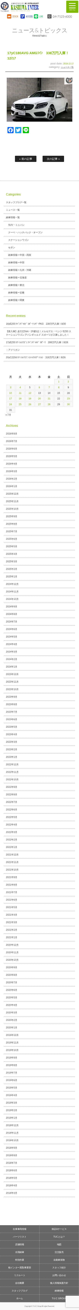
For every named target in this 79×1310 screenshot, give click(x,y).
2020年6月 (11, 990)
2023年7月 (11, 712)
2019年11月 (12, 1042)
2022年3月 (11, 832)
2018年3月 (11, 1193)
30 (68, 404)
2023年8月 (11, 704)
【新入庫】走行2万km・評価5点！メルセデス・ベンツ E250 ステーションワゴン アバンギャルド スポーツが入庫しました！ (38, 333)
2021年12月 (12, 854)
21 (49, 398)
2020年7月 (11, 982)
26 (30, 404)
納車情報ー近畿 (16, 292)
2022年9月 (11, 787)
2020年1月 (11, 1027)
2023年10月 (12, 689)
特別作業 (19, 1260)
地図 (59, 1244)
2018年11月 (12, 1133)
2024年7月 (11, 621)
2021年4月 (11, 914)
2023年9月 (11, 696)
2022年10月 (12, 779)
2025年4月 (11, 554)
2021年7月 (11, 892)
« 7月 (8, 414)
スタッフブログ (20, 1290)
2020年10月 (12, 960)
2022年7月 (11, 802)
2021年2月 (11, 930)
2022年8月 (11, 794)
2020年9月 (11, 967)
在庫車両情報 (20, 1229)
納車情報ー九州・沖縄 (19, 270)
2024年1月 (11, 666)
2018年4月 (11, 1185)
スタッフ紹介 (59, 1267)
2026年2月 (11, 478)
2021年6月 (11, 899)
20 (39, 398)
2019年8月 (11, 1065)
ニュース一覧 (67, 67)
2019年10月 (12, 1050)
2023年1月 (11, 757)
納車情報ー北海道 (17, 277)
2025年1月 (11, 576)
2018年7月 (11, 1163)
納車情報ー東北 (16, 285)
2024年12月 (12, 584)
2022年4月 (11, 824)
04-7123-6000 (62, 16)
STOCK (15, 16)
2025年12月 (12, 494)
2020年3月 (11, 1012)
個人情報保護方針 (59, 1283)
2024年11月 (12, 591)
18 (20, 398)
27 (39, 404)
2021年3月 (11, 922)
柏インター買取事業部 (19, 1267)
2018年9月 (11, 1148)
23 (68, 398)
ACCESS (29, 16)
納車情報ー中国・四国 (19, 255)
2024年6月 (11, 629)
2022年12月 (12, 764)
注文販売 (59, 1252)
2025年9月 (11, 516)
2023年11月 (12, 681)
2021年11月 (12, 862)
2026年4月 (11, 463)
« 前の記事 (25, 158)
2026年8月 (11, 433)
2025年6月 (11, 539)
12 (30, 393)
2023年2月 (11, 749)
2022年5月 (11, 817)
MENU (72, 6)
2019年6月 (11, 1080)
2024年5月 (11, 636)
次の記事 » (53, 158)
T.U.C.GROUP (59, 1298)
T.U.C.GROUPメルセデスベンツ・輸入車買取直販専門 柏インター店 (30, 6)
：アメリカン (13, 350)
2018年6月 (11, 1170)
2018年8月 (11, 1155)
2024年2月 (11, 659)
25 (20, 404)
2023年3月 (11, 742)
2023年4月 (11, 734)
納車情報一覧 (13, 217)
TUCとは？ (59, 1236)
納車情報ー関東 (16, 300)
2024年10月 (12, 599)
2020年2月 (11, 1020)
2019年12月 (12, 1035)
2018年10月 (12, 1140)
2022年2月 (11, 839)
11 (20, 393)
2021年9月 (11, 877)
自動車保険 (59, 1260)
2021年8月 (11, 884)
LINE (41, 16)
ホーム (19, 1298)
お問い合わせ (59, 1275)
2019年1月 (11, 1117)
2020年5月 (11, 997)
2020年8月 (11, 975)
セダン (11, 247)
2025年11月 (12, 501)
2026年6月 (11, 448)
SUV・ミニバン (16, 225)
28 (49, 404)
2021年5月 (11, 907)
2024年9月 (11, 606)
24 (10, 404)
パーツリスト (20, 1236)
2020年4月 (11, 1005)
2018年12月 (12, 1125)
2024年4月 (11, 644)
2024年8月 (11, 614)
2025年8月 (11, 524)
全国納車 (19, 1252)
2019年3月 (11, 1102)
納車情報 (59, 1290)
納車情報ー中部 (16, 262)
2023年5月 (11, 727)
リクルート (20, 1275)
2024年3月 (11, 651)
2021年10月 (12, 869)
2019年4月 (11, 1095)
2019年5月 (11, 1087)
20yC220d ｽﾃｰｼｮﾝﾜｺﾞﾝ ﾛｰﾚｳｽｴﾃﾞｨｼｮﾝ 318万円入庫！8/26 (36, 357)
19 (30, 398)
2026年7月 (11, 441)
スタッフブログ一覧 (16, 202)
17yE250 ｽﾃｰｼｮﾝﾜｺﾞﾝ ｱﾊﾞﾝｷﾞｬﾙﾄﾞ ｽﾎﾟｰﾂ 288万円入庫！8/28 (37, 342)
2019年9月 (11, 1057)
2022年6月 (11, 809)
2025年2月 (11, 569)
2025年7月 (11, 531)
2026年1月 (11, 486)
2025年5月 (11, 546)
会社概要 (19, 1283)
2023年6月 (11, 719)
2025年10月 (12, 509)
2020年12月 (12, 945)
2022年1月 (11, 847)
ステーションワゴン (18, 240)
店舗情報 (19, 1244)
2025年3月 (11, 561)
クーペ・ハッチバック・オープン (25, 232)
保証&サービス (59, 1229)
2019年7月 (11, 1072)
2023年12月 (12, 674)
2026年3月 (11, 471)
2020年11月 (12, 952)
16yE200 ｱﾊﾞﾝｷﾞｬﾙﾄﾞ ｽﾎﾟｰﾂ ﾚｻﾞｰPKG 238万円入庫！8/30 (36, 323)
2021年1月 (11, 937)
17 (10, 398)
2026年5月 (11, 456)
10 (10, 393)
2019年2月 (11, 1110)
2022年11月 (12, 772)
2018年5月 (11, 1178)
